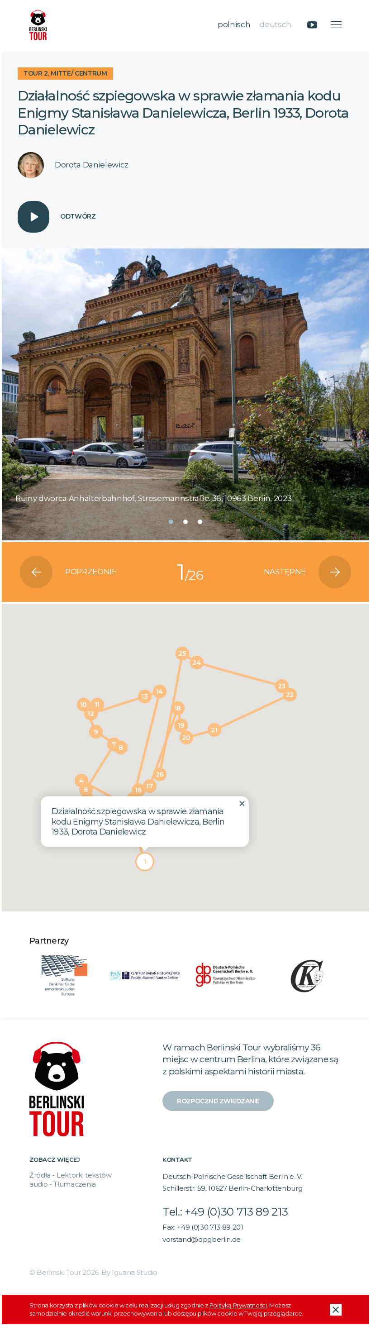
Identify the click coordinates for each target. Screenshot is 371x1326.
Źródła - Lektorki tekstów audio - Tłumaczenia (70, 1179)
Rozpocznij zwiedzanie (218, 1101)
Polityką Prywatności (238, 1305)
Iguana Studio (134, 1272)
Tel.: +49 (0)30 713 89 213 (225, 1211)
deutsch (275, 24)
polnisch (234, 24)
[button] (171, 522)
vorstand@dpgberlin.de (201, 1239)
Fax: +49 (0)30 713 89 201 (202, 1227)
